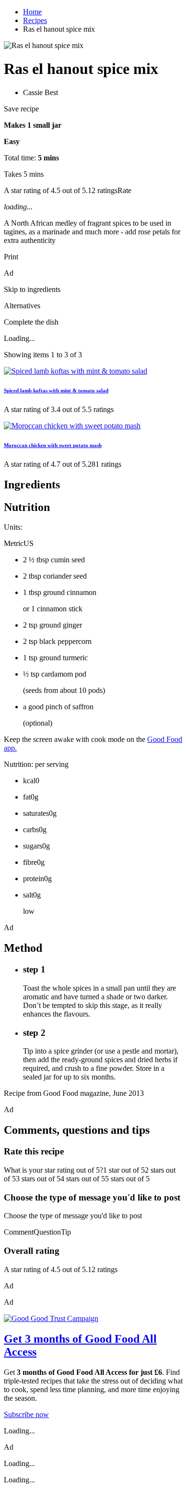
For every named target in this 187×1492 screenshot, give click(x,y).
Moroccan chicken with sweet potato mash (53, 445)
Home (32, 12)
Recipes (35, 20)
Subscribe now (26, 1414)
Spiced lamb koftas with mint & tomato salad (56, 390)
